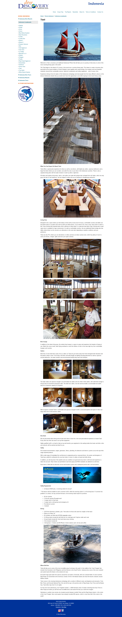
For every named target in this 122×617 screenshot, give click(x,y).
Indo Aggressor (23, 48)
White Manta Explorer (24, 72)
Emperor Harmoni (23, 44)
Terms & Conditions (91, 12)
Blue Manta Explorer (24, 33)
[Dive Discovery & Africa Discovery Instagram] (59, 611)
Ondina (21, 55)
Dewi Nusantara (23, 35)
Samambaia (22, 63)
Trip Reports (68, 12)
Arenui (20, 31)
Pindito (21, 59)
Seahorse (21, 64)
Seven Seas (22, 66)
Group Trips (60, 12)
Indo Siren (21, 49)
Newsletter (75, 12)
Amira (20, 29)
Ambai (20, 27)
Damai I (21, 40)
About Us (81, 12)
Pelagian (21, 57)
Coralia (21, 36)
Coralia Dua (22, 38)
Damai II (21, 42)
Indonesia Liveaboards (61, 16)
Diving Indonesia (49, 16)
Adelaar (21, 25)
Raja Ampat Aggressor (24, 61)
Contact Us (100, 12)
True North (21, 70)
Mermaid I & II (22, 53)
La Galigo (21, 51)
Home (54, 12)
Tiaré (20, 68)
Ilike (20, 46)
